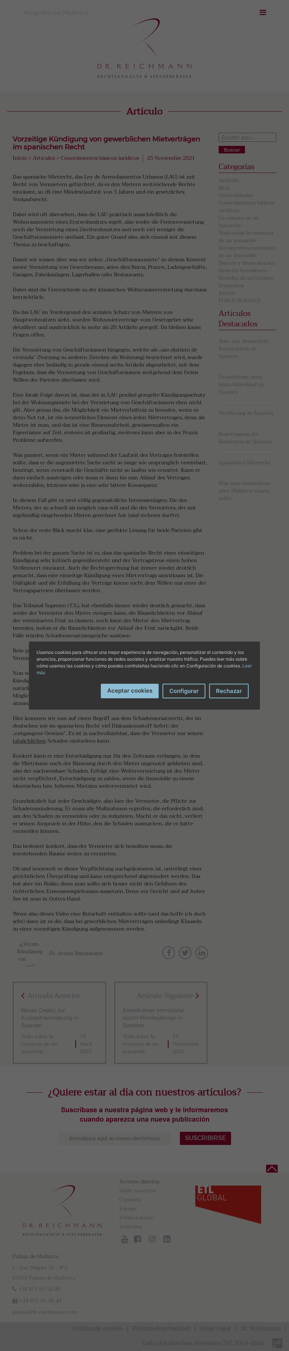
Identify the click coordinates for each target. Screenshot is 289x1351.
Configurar (184, 690)
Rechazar (229, 690)
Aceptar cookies (129, 690)
